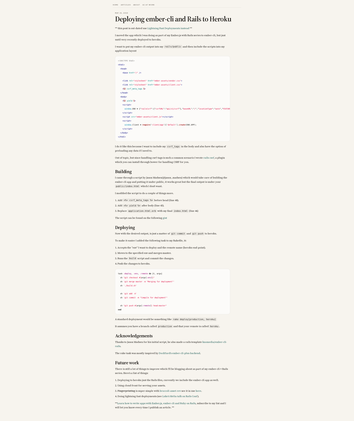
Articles (126, 5)
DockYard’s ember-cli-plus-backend (179, 353)
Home (115, 5)
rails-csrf (208, 157)
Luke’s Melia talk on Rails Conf (180, 396)
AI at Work (149, 5)
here (198, 391)
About (136, 5)
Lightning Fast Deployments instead (168, 28)
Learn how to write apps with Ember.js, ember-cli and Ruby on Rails (156, 403)
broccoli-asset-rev (170, 391)
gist (165, 218)
